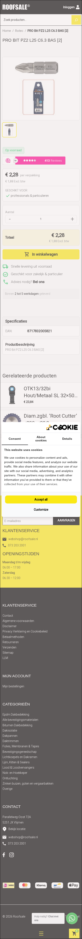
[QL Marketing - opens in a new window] (62, 427)
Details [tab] (67, 438)
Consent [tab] (15, 438)
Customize (41, 509)
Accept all (41, 499)
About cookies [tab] (41, 438)
